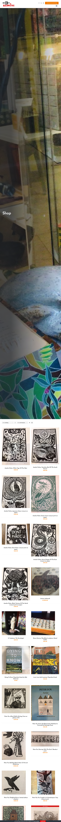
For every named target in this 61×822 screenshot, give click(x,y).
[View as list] (32, 423)
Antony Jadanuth (45, 598)
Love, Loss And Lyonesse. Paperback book (45, 677)
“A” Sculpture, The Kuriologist (16, 638)
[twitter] (41, 3)
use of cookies (36, 821)
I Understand (43, 821)
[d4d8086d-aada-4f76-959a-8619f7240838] (8, 2)
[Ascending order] (15, 422)
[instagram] (43, 3)
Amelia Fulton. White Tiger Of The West (16, 468)
